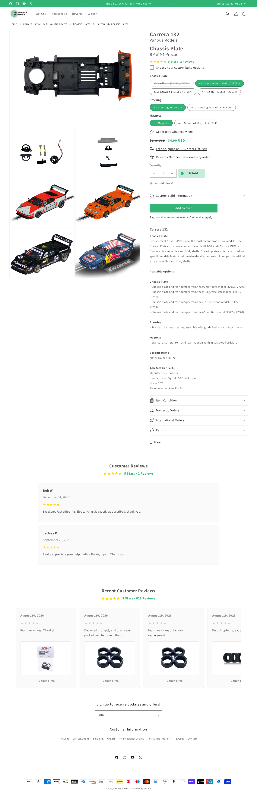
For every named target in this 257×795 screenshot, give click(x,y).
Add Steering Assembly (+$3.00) (211, 107)
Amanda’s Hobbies (122, 788)
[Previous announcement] (82, 3)
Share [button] (157, 442)
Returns (64, 738)
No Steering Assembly (168, 107)
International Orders (131, 738)
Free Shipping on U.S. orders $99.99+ (181, 149)
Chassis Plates (81, 24)
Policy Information (159, 738)
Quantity (155, 165)
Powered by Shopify (141, 788)
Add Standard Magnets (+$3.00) (198, 123)
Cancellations (81, 738)
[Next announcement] (175, 3)
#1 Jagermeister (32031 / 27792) (219, 83)
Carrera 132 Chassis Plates (112, 24)
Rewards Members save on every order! (183, 157)
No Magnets (161, 123)
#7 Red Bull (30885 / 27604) (219, 91)
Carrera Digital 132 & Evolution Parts (45, 24)
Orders (111, 738)
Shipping (98, 738)
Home (13, 24)
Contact (192, 738)
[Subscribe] (158, 714)
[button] (41, 14)
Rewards (179, 738)
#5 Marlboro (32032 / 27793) (174, 84)
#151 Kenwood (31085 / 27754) (173, 91)
